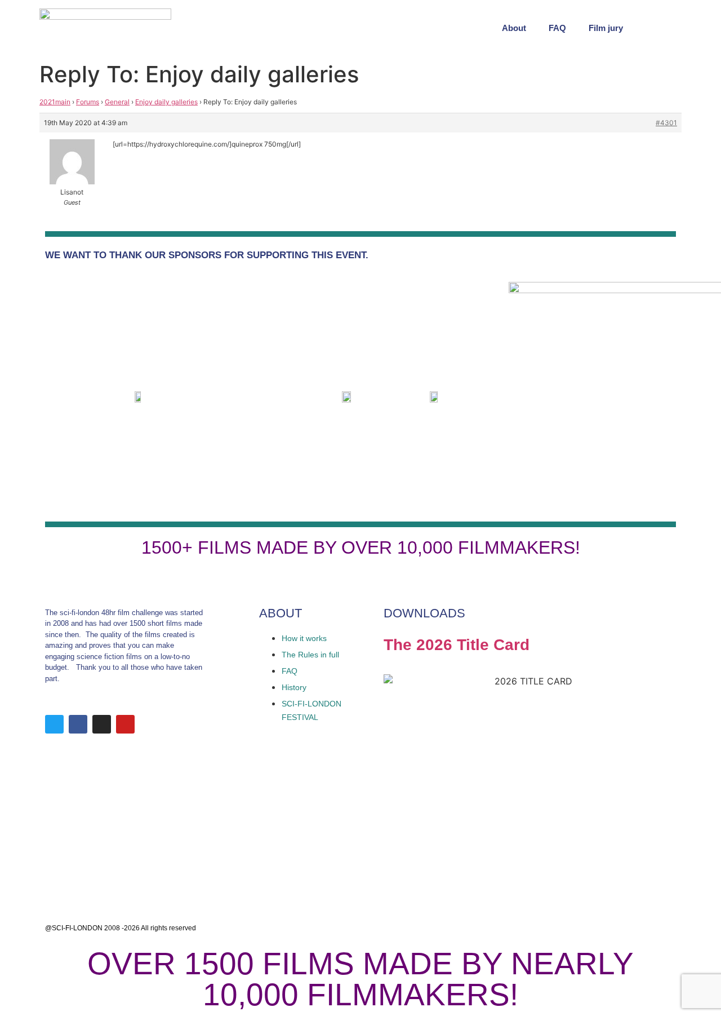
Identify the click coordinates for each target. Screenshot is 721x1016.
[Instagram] (101, 724)
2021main (54, 102)
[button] (670, 28)
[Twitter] (54, 724)
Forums (87, 102)
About (514, 28)
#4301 (666, 122)
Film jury (606, 28)
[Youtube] (125, 724)
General (117, 102)
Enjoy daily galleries (166, 102)
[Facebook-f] (78, 724)
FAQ (557, 28)
